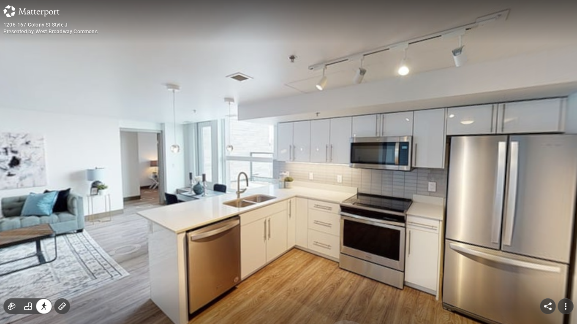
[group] (27, 306)
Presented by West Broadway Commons (50, 32)
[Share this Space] (548, 306)
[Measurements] (62, 306)
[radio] (12, 306)
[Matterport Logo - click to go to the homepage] (31, 11)
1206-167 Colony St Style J (35, 25)
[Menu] (566, 306)
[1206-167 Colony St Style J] (288, 162)
